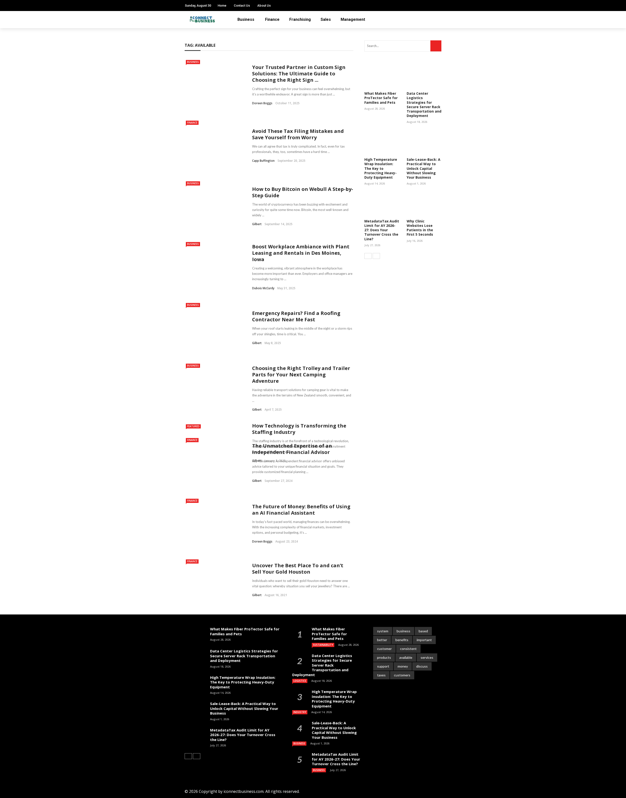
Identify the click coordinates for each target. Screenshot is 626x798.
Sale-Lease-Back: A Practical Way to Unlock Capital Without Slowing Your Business (423, 168)
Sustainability (323, 645)
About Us (264, 5)
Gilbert (257, 224)
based (423, 631)
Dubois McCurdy (263, 288)
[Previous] (368, 256)
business (403, 631)
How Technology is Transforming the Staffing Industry (299, 428)
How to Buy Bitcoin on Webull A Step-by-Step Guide (302, 192)
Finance (272, 19)
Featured (193, 426)
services (427, 657)
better (382, 640)
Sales (326, 19)
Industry (299, 712)
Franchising (300, 19)
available (405, 657)
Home (222, 5)
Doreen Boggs (262, 103)
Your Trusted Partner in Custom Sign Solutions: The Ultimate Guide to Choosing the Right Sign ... (299, 73)
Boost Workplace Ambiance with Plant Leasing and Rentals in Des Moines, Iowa (300, 253)
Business (245, 19)
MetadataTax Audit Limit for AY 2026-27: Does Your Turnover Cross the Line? (381, 230)
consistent (408, 649)
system (382, 631)
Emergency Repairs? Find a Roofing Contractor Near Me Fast (296, 316)
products (384, 657)
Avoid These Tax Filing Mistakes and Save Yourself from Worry (298, 134)
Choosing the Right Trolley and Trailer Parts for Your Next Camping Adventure (301, 374)
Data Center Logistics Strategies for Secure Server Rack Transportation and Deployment (424, 104)
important (424, 640)
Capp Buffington (263, 161)
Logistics (299, 680)
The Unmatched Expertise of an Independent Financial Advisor (292, 448)
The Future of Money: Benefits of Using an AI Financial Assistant (301, 509)
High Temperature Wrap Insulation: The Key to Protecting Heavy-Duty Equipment (380, 168)
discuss (422, 666)
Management (353, 19)
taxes (381, 675)
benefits (401, 640)
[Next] (376, 256)
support (383, 666)
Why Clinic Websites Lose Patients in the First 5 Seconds (420, 228)
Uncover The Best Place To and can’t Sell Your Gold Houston (297, 568)
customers (402, 675)
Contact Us (242, 5)
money (403, 666)
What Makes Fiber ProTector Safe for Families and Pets (381, 97)
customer (384, 649)
